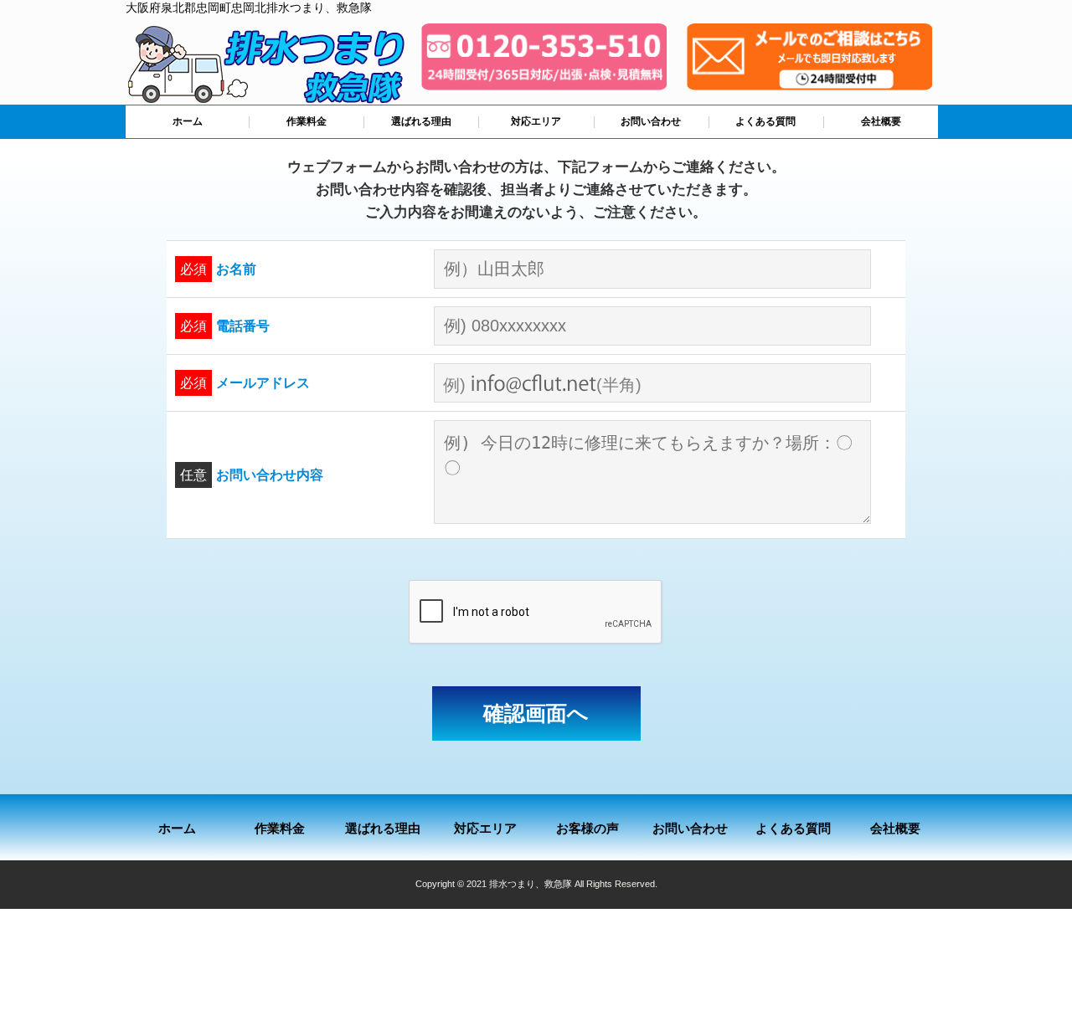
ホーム (188, 121)
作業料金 (306, 121)
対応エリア (536, 121)
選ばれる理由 (421, 121)
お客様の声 (587, 828)
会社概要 (881, 121)
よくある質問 (765, 121)
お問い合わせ (651, 121)
